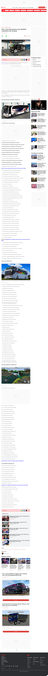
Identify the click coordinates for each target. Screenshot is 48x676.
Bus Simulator (4, 62)
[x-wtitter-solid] (26, 59)
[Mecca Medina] (3, 553)
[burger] (45, 7)
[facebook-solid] (24, 59)
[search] (37, 7)
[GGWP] (4, 7)
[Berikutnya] (30, 562)
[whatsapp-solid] (22, 59)
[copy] (29, 60)
